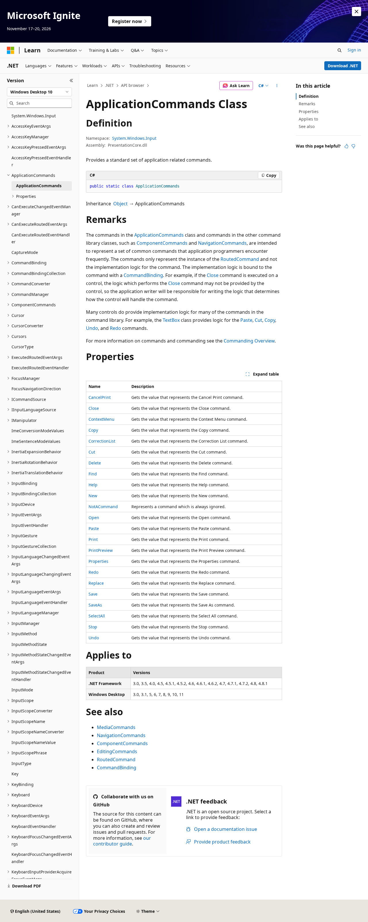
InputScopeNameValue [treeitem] (34, 742)
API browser (132, 85)
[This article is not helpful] (353, 146)
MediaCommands (116, 727)
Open (94, 517)
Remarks (307, 103)
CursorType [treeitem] (23, 346)
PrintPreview (101, 550)
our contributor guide (122, 841)
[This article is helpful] (346, 146)
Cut (258, 320)
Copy (269, 320)
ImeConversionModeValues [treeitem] (38, 430)
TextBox (171, 320)
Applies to (308, 119)
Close (212, 275)
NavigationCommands (222, 243)
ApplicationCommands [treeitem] (39, 185)
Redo (115, 328)
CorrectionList (102, 441)
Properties (98, 561)
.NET (109, 85)
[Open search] (339, 50)
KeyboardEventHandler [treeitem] (34, 826)
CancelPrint (100, 397)
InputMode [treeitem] (22, 690)
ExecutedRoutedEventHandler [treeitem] (40, 367)
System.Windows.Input (134, 138)
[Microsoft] (10, 50)
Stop (93, 627)
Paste (246, 320)
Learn (92, 85)
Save (93, 594)
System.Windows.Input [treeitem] (34, 115)
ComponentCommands (162, 243)
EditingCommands (117, 751)
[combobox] (39, 92)
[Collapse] (71, 80)
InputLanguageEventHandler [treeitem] (40, 602)
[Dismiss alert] (356, 11)
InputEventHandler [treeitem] (30, 525)
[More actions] (277, 85)
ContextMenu (101, 419)
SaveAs (95, 605)
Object (120, 203)
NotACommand (103, 506)
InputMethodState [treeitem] (29, 644)
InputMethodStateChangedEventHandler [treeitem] (41, 675)
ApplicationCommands (159, 235)
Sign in (354, 50)
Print (93, 539)
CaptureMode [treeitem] (25, 252)
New (93, 495)
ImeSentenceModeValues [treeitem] (36, 441)
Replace (96, 583)
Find (93, 474)
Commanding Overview (249, 341)
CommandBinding (143, 275)
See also (307, 126)
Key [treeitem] (15, 773)
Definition (309, 96)
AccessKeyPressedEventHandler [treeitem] (41, 161)
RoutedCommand (240, 259)
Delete (95, 463)
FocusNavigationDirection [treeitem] (36, 388)
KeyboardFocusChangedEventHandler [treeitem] (42, 858)
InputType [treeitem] (21, 763)
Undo (92, 328)
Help (93, 484)
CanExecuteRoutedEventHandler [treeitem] (41, 238)
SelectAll (97, 616)
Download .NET (343, 65)
